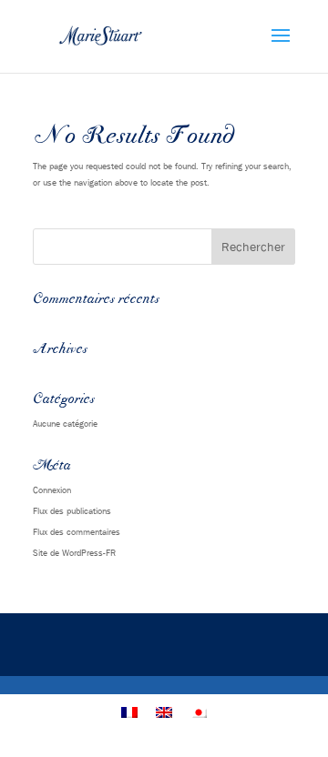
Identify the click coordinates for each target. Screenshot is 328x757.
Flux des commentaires (76, 531)
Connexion (52, 489)
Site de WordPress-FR (74, 552)
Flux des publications (72, 510)
